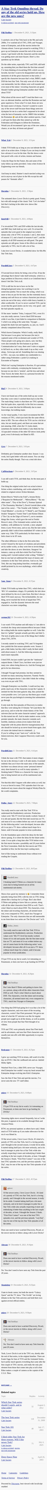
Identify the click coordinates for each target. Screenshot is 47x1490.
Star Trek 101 (7, 1427)
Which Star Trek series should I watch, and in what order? (11, 1405)
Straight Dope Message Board (13, 3)
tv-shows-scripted (7, 23)
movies (17, 1448)
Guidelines (24, 1473)
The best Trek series (10, 1417)
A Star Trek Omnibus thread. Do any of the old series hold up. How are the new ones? (23, 12)
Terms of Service (8, 1478)
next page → (6, 1385)
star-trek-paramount (22, 23)
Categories (13, 1473)
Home (3, 1473)
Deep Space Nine (9, 1457)
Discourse (15, 1484)
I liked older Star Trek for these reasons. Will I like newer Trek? (13, 1439)
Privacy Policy (23, 1478)
